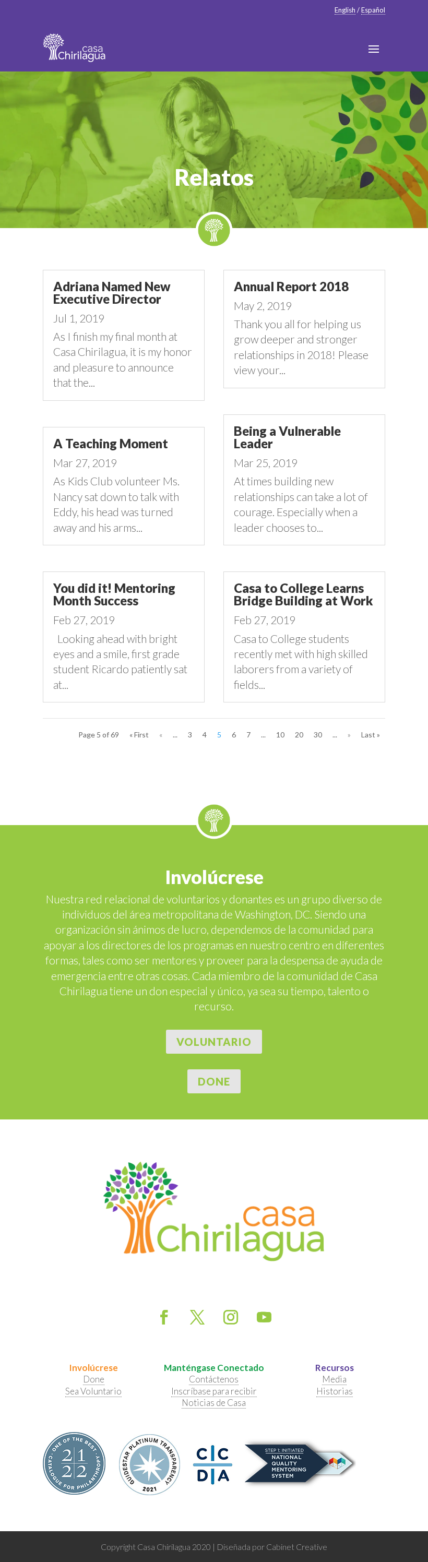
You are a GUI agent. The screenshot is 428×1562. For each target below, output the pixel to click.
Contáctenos (214, 1379)
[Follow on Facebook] (164, 1317)
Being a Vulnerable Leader (287, 437)
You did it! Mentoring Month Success (114, 594)
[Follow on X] (197, 1317)
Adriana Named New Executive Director (112, 292)
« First (139, 734)
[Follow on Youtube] (264, 1317)
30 (318, 734)
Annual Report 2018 (291, 286)
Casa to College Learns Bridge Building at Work (303, 594)
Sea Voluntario (93, 1391)
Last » (370, 734)
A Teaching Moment (110, 443)
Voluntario (214, 1041)
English (345, 10)
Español (373, 10)
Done (214, 1081)
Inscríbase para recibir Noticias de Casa (214, 1397)
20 (299, 734)
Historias (334, 1391)
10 (280, 734)
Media (334, 1379)
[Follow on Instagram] (230, 1317)
